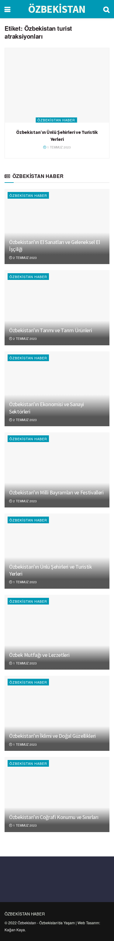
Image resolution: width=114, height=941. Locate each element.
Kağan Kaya (15, 929)
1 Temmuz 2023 (58, 147)
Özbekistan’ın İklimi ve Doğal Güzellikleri (52, 735)
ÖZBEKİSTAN (56, 9)
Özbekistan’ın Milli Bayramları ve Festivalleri (56, 492)
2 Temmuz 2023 (24, 258)
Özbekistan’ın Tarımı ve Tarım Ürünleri (50, 330)
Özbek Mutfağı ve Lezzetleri (39, 654)
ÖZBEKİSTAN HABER (56, 119)
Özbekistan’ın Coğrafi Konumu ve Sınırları (53, 817)
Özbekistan (27, 922)
